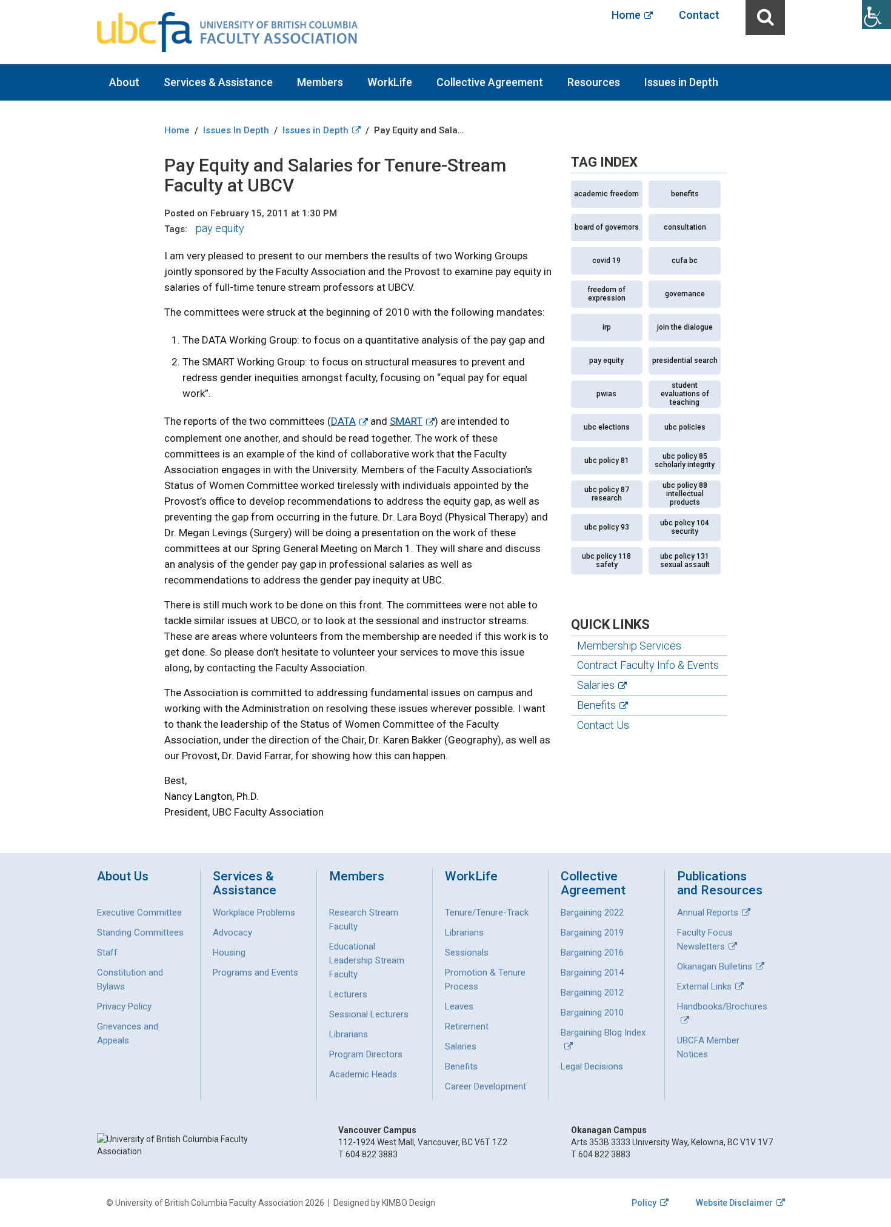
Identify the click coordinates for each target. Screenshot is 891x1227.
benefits (685, 194)
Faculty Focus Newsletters (705, 939)
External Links (704, 986)
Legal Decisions (592, 1066)
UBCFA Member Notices (708, 1047)
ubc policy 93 (606, 527)
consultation (685, 227)
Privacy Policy (124, 1006)
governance (685, 294)
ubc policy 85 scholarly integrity (685, 460)
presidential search (685, 360)
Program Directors (365, 1054)
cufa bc (685, 260)
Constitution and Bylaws (130, 979)
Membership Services (629, 645)
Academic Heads (363, 1074)
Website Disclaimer (734, 1203)
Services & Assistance (218, 82)
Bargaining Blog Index (603, 1032)
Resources (593, 82)
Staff (107, 952)
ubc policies (685, 427)
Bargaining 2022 (592, 912)
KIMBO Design (408, 1203)
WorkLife (389, 82)
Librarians (348, 1034)
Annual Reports (707, 912)
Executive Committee (139, 912)
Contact (699, 14)
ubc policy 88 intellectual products (684, 494)
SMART (406, 421)
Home (626, 14)
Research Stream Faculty (363, 919)
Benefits (596, 705)
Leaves (459, 1006)
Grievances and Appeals (127, 1033)
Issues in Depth (681, 82)
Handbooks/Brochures (722, 1006)
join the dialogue (685, 327)
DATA (343, 421)
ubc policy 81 (606, 460)
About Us (122, 876)
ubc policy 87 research (606, 493)
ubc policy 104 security (684, 527)
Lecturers (348, 994)
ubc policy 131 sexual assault (685, 560)
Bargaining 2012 (592, 992)
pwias (606, 394)
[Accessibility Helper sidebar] (876, 14)
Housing (229, 952)
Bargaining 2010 (592, 1012)
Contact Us (603, 725)
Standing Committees (140, 932)
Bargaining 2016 (592, 952)
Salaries (596, 685)
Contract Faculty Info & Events (648, 665)
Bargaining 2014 (592, 972)
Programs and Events (255, 972)
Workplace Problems (254, 912)
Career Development (485, 1086)
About (124, 82)
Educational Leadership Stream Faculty (366, 960)
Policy (644, 1203)
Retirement (467, 1026)
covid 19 (606, 260)
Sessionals (467, 952)
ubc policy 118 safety (606, 560)
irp (606, 327)
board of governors (607, 227)
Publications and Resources (720, 883)
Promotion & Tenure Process (485, 979)
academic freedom (606, 194)
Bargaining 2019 (592, 932)
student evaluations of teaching (685, 394)
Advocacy (232, 932)
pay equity (220, 228)
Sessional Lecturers (369, 1014)
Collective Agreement (489, 82)
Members (320, 82)
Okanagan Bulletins (714, 966)
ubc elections (607, 427)
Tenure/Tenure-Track (487, 912)
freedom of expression (606, 293)
